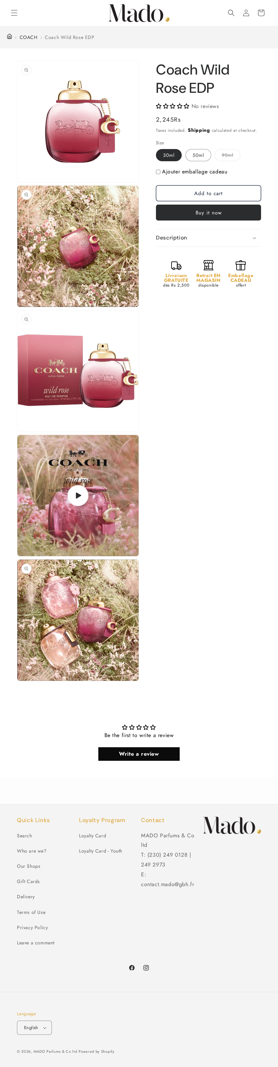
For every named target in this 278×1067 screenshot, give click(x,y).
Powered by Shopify (97, 1051)
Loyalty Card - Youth (100, 851)
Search (24, 835)
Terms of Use (31, 912)
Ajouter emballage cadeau (194, 171)
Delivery (26, 896)
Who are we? (32, 851)
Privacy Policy (32, 927)
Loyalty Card (92, 835)
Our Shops (28, 866)
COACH (29, 37)
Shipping (199, 130)
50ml (198, 155)
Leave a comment (36, 942)
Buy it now (209, 212)
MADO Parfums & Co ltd (55, 1051)
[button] (14, 12)
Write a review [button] (139, 754)
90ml (231, 156)
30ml (169, 155)
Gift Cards (28, 881)
